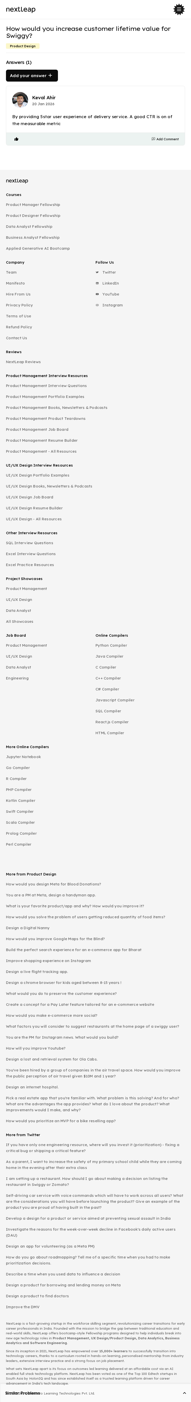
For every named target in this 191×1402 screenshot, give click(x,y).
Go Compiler (18, 767)
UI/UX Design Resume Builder (34, 508)
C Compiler (106, 667)
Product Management (26, 588)
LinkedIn (110, 283)
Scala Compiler (20, 822)
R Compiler (16, 778)
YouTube (110, 294)
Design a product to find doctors (37, 1296)
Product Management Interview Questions (46, 385)
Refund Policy (19, 327)
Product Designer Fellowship (33, 215)
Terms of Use (18, 316)
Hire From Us (18, 294)
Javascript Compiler (115, 700)
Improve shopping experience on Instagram (48, 960)
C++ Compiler (108, 678)
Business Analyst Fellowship (33, 237)
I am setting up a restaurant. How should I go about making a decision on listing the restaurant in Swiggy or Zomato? (87, 1181)
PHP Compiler (19, 789)
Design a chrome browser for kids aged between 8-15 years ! (64, 982)
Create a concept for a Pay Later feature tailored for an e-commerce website (80, 1004)
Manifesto (15, 283)
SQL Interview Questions (29, 542)
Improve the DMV (23, 1307)
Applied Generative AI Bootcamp (38, 248)
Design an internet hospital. (32, 1087)
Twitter (108, 272)
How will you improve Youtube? (35, 1048)
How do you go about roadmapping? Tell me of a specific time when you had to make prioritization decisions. (88, 1260)
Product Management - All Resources (41, 451)
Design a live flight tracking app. (37, 971)
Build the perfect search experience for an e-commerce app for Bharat (74, 949)
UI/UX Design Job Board (29, 497)
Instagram (112, 305)
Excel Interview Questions (31, 553)
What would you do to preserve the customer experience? (61, 993)
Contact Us (16, 338)
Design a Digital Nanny (28, 927)
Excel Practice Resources (30, 564)
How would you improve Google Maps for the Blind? (55, 938)
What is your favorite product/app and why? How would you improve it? (75, 906)
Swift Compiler (20, 811)
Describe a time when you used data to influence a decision (63, 1274)
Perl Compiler (18, 844)
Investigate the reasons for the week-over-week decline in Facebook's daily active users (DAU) (91, 1232)
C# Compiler (107, 689)
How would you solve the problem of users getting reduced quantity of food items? (85, 917)
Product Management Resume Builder (42, 440)
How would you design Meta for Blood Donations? (53, 884)
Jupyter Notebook (23, 756)
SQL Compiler (108, 711)
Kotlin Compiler (20, 800)
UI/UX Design (19, 599)
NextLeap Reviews (23, 361)
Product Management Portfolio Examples (45, 396)
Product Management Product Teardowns (46, 418)
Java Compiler (109, 656)
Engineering (17, 678)
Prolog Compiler (21, 833)
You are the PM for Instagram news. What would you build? (62, 1037)
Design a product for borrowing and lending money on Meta (63, 1285)
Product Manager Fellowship (33, 204)
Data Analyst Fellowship (29, 226)
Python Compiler (111, 645)
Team (11, 272)
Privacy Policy (19, 305)
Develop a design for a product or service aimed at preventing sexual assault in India (88, 1218)
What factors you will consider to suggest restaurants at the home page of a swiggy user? (92, 1026)
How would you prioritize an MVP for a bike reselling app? (61, 1120)
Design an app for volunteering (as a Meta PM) (50, 1246)
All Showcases (19, 621)
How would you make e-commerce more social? (51, 1015)
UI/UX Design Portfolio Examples (37, 475)
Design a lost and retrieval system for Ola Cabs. (51, 1059)
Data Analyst (18, 610)
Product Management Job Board (37, 429)
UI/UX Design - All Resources (34, 519)
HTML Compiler (110, 732)
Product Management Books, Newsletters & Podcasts (56, 407)
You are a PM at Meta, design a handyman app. (51, 895)
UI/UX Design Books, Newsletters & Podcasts (49, 486)
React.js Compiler (112, 722)
